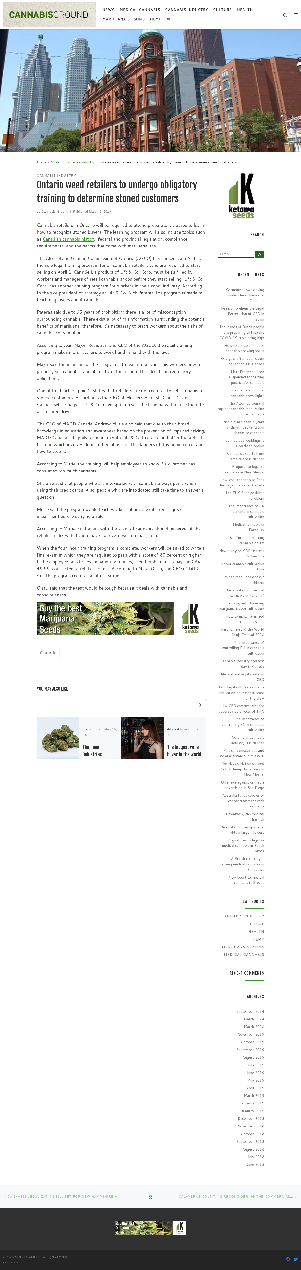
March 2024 (254, 1019)
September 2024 (250, 1011)
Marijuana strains (243, 946)
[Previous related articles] (188, 704)
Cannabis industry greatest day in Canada (242, 663)
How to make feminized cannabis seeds (245, 619)
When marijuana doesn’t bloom (244, 579)
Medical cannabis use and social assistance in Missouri (241, 753)
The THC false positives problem (244, 495)
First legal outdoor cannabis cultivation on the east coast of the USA (241, 693)
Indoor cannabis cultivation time (242, 566)
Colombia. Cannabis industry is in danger (247, 740)
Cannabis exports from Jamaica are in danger (245, 456)
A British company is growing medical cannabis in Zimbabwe (241, 864)
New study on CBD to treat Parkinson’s (241, 553)
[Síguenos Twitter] (296, 1259)
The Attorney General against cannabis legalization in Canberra (241, 409)
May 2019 (255, 1080)
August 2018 (253, 1149)
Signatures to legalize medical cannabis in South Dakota (243, 846)
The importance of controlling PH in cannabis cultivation (242, 648)
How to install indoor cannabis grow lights (247, 393)
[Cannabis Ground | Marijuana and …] (49, 14)
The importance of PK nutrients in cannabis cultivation (246, 511)
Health (256, 931)
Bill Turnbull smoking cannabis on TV (246, 540)
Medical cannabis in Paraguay (248, 527)
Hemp (258, 939)
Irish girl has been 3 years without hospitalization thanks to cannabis (243, 427)
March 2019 (254, 1095)
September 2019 (250, 1049)
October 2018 (252, 1133)
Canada (59, 437)
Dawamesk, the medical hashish (245, 816)
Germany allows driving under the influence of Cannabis (245, 295)
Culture (254, 923)
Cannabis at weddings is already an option (244, 443)
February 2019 (251, 1103)
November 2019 (250, 1034)
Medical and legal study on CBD (242, 676)
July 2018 (256, 1156)
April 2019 (255, 1088)
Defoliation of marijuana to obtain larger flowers (242, 829)
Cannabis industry (80, 162)
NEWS (56, 162)
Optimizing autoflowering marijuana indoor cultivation (241, 606)
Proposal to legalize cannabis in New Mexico (244, 469)
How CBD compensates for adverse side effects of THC (241, 708)
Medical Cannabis (244, 954)
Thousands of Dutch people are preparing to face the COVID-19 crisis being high (241, 332)
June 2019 (255, 1072)
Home (42, 162)
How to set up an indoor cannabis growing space (244, 348)
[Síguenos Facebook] (288, 1259)
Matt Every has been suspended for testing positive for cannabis (246, 377)
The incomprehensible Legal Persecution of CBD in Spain (241, 314)
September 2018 (250, 1141)
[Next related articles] (200, 704)
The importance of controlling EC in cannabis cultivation (243, 724)
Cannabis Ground (55, 211)
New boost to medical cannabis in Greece (246, 880)
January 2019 (252, 1111)
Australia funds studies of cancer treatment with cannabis (243, 801)
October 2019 (252, 1041)
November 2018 (250, 1126)
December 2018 (251, 1118)
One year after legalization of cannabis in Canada (242, 361)
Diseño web (10, 1262)
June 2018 (255, 1164)
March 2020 (254, 1026)
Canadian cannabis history (69, 239)
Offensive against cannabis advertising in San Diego (242, 785)
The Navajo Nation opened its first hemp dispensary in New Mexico (242, 769)
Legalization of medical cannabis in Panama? (245, 592)
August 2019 (253, 1057)
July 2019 (256, 1065)
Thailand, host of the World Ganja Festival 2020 (241, 632)
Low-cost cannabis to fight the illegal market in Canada (241, 482)
